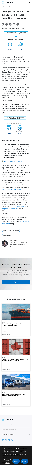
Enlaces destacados (7, 425)
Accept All (16, 461)
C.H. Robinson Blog (7, 6)
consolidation (14, 206)
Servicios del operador (8, 434)
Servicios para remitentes (9, 429)
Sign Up (16, 282)
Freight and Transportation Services (11, 230)
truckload (22, 206)
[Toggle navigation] (30, 2)
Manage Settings (7, 461)
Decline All (24, 461)
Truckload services (7, 235)
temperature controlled (10, 209)
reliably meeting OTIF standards (12, 189)
